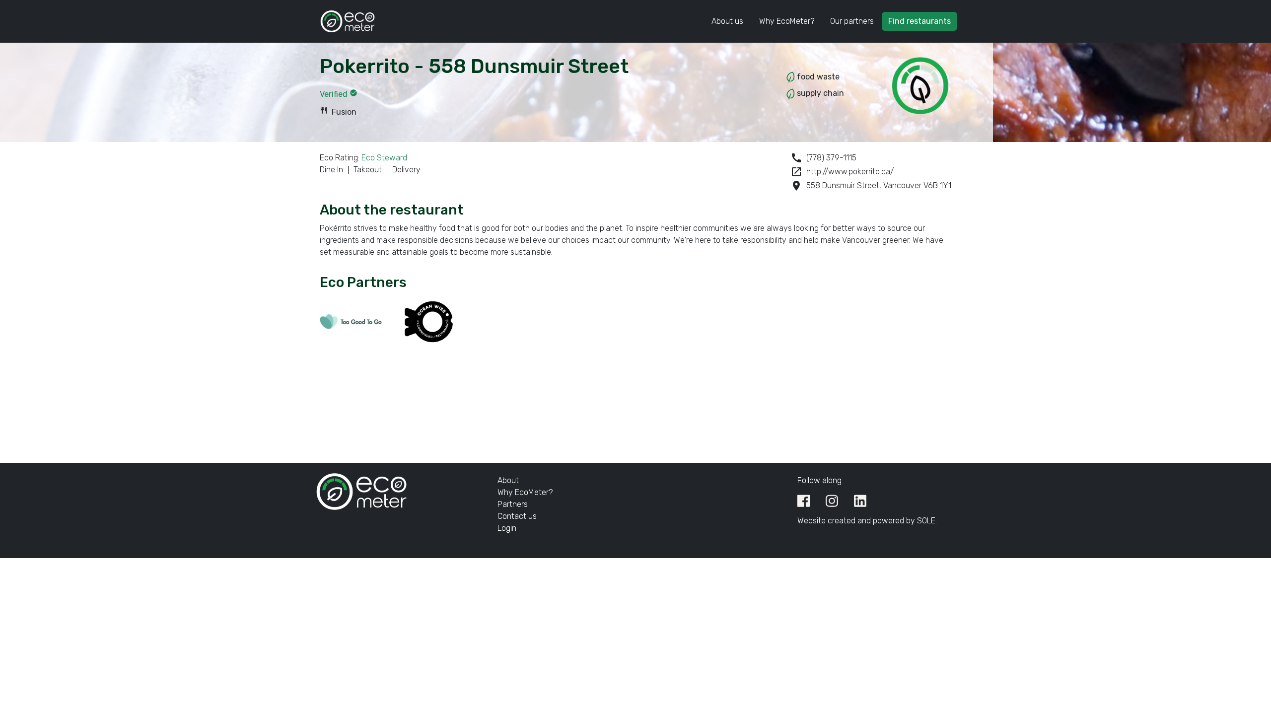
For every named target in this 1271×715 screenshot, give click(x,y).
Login (506, 528)
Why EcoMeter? (786, 21)
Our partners (852, 21)
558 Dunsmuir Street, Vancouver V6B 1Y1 (870, 186)
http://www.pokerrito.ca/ (842, 172)
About (508, 480)
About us (727, 21)
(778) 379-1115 (823, 158)
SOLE (926, 520)
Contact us (517, 516)
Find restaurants (919, 21)
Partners (512, 504)
